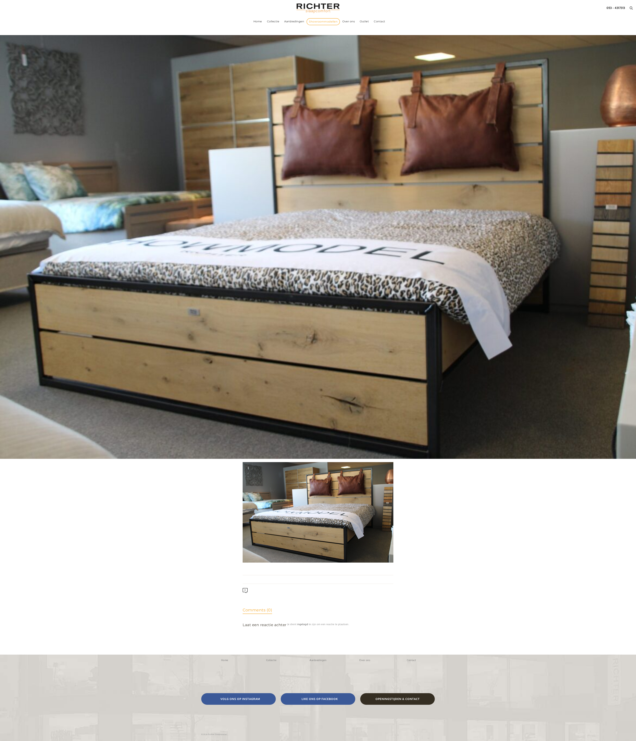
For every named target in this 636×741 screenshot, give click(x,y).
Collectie (271, 660)
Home (224, 660)
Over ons (364, 660)
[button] (238, 699)
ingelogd (302, 624)
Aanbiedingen (318, 660)
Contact (411, 660)
